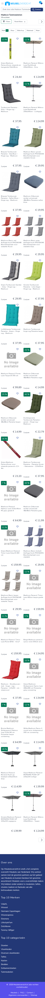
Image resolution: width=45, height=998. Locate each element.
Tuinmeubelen (7, 972)
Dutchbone (6, 926)
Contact (30, 992)
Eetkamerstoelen (9, 968)
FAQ (22, 992)
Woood (4, 907)
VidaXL (4, 904)
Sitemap (34, 995)
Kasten (4, 960)
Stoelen (4, 945)
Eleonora (5, 918)
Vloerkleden (6, 949)
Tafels (4, 956)
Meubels (14, 992)
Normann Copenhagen (11, 911)
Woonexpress (7, 915)
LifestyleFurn (7, 922)
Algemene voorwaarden (18, 995)
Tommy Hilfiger (8, 930)
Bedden (4, 964)
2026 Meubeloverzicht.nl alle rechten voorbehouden (23, 985)
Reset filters (18, 22)
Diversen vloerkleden (10, 953)
